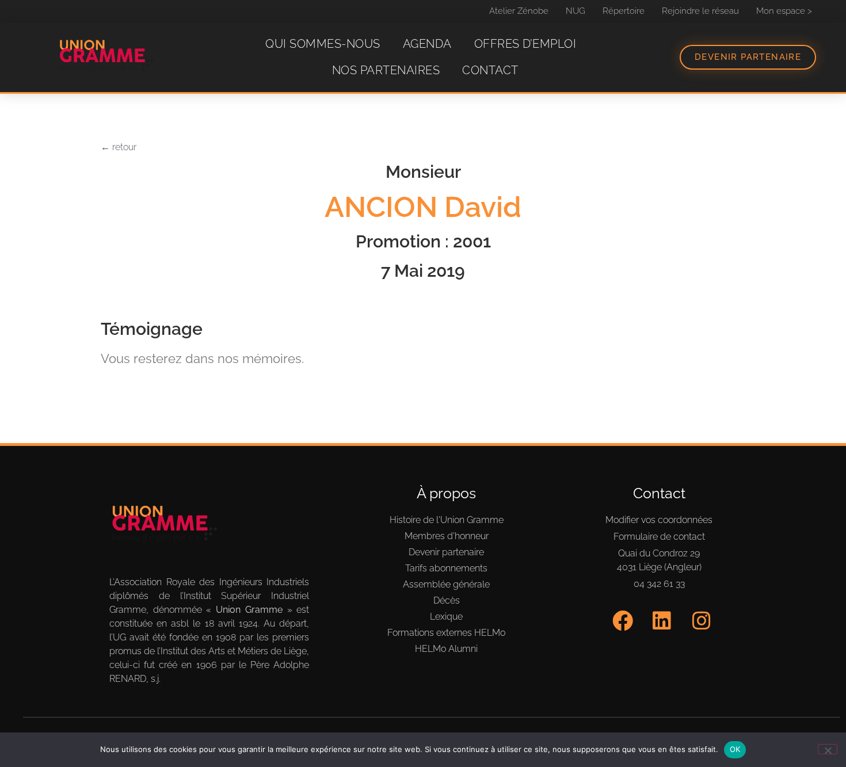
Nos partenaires (386, 70)
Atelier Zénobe (518, 11)
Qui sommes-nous (322, 44)
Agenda (427, 44)
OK (735, 749)
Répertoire (624, 11)
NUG (575, 11)
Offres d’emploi (525, 44)
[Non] (827, 749)
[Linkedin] (662, 621)
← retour (118, 147)
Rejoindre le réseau (700, 11)
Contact (490, 70)
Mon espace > (784, 11)
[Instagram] (702, 621)
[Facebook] (622, 621)
